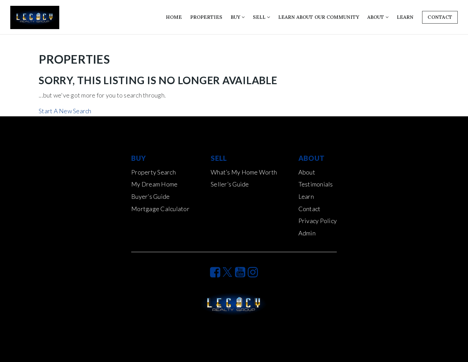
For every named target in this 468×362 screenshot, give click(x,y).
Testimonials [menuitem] (315, 184)
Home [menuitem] (174, 17)
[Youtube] (240, 272)
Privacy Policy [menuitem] (317, 220)
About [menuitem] (376, 17)
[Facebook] (215, 272)
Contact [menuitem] (309, 208)
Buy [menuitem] (236, 17)
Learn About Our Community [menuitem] (318, 17)
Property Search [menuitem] (153, 172)
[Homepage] (34, 17)
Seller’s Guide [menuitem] (230, 184)
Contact (440, 17)
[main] (234, 75)
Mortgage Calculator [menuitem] (160, 208)
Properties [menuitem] (206, 17)
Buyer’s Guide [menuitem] (150, 196)
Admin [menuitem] (307, 233)
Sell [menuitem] (260, 17)
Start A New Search (65, 111)
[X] (227, 272)
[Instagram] (253, 272)
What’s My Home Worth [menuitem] (244, 172)
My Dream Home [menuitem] (154, 184)
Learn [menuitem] (405, 17)
